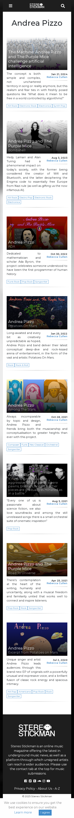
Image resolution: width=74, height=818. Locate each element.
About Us (45, 788)
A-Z (57, 788)
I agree (45, 812)
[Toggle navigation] (12, 6)
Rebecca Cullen (57, 77)
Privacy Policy (24, 788)
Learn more (23, 812)
